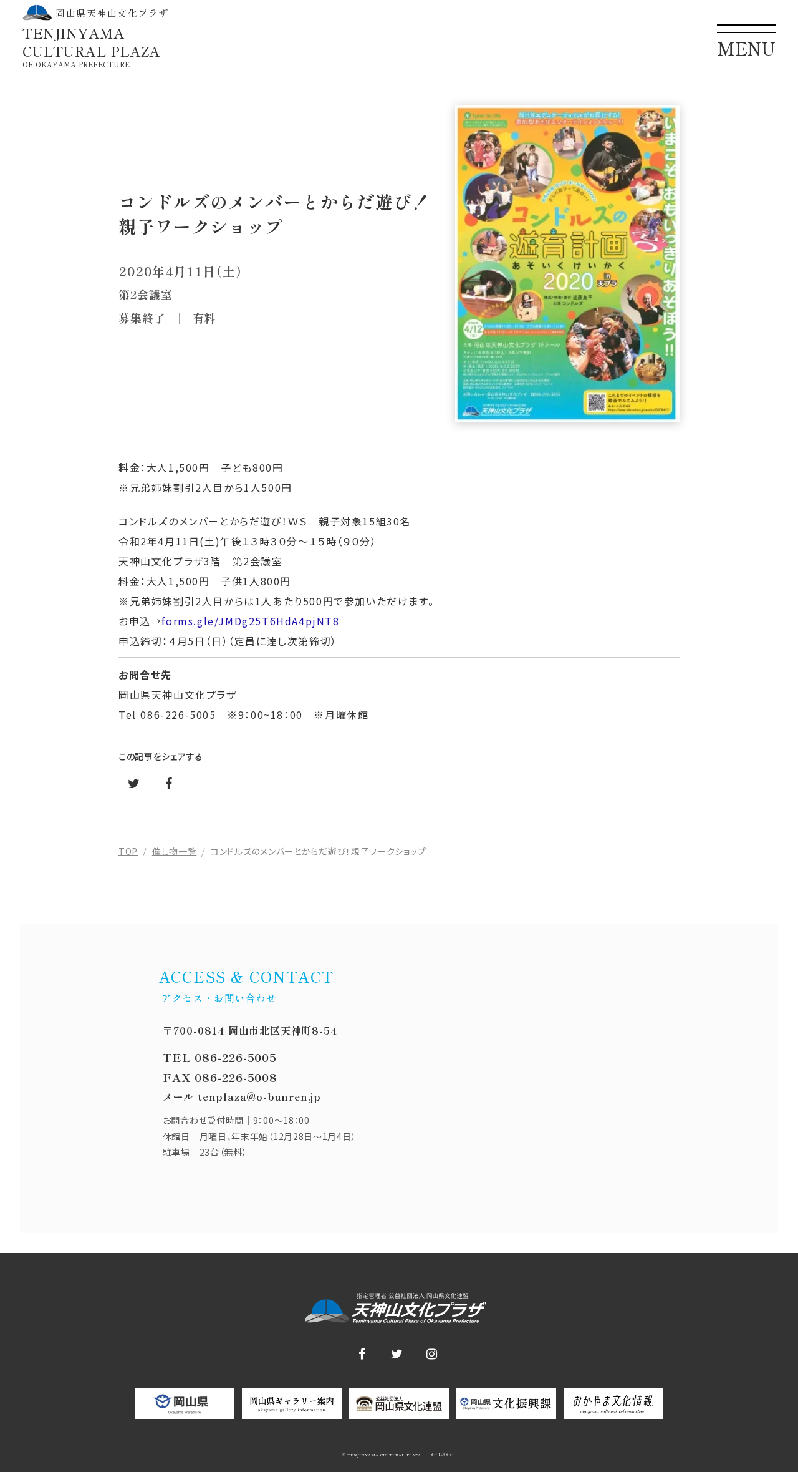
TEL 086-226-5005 (220, 1057)
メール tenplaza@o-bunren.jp (242, 1096)
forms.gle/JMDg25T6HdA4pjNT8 (250, 620)
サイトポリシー (442, 1455)
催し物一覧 (174, 851)
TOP (128, 851)
